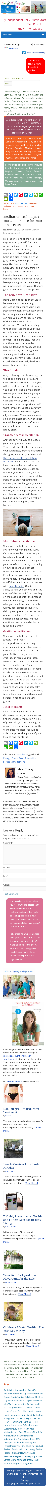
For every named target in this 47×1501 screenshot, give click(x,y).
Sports (39, 1456)
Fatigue (12, 1407)
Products (16, 1449)
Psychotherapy (28, 1449)
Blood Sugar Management (29, 1393)
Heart (37, 1418)
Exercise (25, 1403)
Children (39, 1397)
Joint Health (23, 1428)
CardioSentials (17, 1397)
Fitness (20, 1407)
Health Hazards (35, 1411)
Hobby (7, 1425)
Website (6, 884)
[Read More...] (31, 1183)
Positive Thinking (26, 1446)
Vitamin (8, 1463)
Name (6, 867)
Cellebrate (29, 1397)
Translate (13, 48)
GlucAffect (28, 1407)
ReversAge (30, 1452)
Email (6, 876)
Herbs (35, 1421)
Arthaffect (32, 1390)
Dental (21, 1400)
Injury (14, 1428)
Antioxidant (21, 1390)
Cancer (7, 1397)
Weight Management (23, 1463)
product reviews (14, 1081)
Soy (33, 1456)
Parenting (27, 1442)
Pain (19, 1442)
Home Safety (23, 1425)
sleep (28, 1456)
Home (13, 1425)
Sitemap (25, 1480)
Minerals (28, 1432)
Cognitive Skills (11, 1400)
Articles (21, 754)
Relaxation (30, 758)
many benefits (16, 586)
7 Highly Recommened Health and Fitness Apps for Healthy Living (22, 1220)
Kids (32, 1428)
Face (6, 1407)
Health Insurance (12, 1415)
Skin (23, 1456)
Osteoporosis (10, 1442)
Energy (7, 758)
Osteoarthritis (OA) (31, 1439)
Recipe (39, 1449)
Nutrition (13, 1435)
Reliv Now (20, 1452)
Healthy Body (27, 1414)
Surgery (29, 1459)
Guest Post (18, 758)
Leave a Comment (11, 233)
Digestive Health (34, 1400)
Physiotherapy (11, 1445)
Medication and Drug (14, 1432)
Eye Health (35, 1403)
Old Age (17, 1439)
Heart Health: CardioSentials (17, 1421)
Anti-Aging (9, 1390)
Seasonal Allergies (12, 1456)
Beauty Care (10, 1393)
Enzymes (16, 1403)
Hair (25, 1411)
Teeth (36, 1460)
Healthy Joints (27, 1418)
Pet (34, 1442)
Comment (8, 843)
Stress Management (14, 761)
